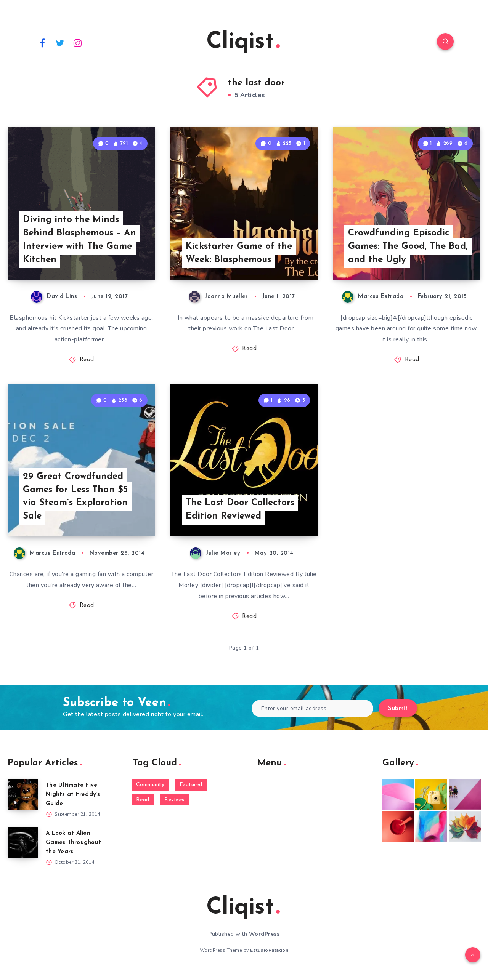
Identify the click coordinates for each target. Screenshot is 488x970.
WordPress (264, 934)
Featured (191, 785)
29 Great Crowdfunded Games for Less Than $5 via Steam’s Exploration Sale (75, 496)
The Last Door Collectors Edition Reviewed (240, 509)
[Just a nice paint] (431, 826)
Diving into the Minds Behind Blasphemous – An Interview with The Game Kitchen (79, 239)
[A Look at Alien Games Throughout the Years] (23, 842)
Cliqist (240, 42)
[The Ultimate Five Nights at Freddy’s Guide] (23, 794)
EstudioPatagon (269, 950)
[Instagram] (78, 42)
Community (150, 785)
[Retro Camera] (431, 794)
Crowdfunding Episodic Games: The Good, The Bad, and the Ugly (408, 246)
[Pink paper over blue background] (398, 794)
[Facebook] (42, 42)
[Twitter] (60, 42)
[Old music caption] (465, 794)
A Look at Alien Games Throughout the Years (73, 843)
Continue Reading (119, 257)
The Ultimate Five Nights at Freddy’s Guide (73, 795)
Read (87, 360)
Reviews (174, 800)
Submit (398, 709)
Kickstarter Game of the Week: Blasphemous (239, 253)
